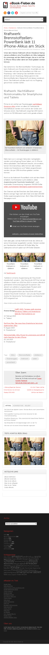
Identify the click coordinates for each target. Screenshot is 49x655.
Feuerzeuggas (12, 359)
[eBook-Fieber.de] (19, 9)
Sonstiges (6, 545)
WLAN (24, 575)
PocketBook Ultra (9, 594)
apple (37, 556)
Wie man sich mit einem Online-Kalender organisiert (19, 425)
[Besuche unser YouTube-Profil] (16, 13)
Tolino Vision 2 (8, 591)
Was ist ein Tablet (10, 485)
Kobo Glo (6, 603)
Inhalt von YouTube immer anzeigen (26, 226)
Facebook (24, 380)
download (18, 561)
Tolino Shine (7, 609)
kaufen (7, 568)
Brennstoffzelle (24, 355)
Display (9, 561)
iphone (24, 566)
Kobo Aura (7, 600)
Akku (13, 355)
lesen (9, 570)
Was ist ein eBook (10, 481)
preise (19, 570)
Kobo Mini (7, 610)
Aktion (9, 557)
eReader (6, 540)
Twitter (39, 378)
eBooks (6, 538)
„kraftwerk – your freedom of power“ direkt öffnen (27, 234)
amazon (17, 556)
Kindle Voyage (8, 593)
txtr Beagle (7, 612)
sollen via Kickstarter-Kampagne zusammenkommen (23, 187)
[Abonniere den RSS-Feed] (5, 13)
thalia (9, 574)
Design (25, 559)
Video (19, 575)
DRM (5, 534)
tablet (37, 572)
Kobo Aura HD (8, 607)
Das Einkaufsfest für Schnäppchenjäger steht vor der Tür (20, 423)
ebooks (8, 563)
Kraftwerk (24, 359)
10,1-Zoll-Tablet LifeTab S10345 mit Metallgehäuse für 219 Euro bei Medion (35, 390)
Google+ (18, 380)
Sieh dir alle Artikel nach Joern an (26, 383)
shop (14, 572)
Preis (13, 570)
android (27, 557)
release (26, 570)
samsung (8, 572)
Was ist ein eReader (11, 483)
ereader (31, 563)
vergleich (14, 574)
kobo (5, 570)
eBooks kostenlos (10, 479)
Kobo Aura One (8, 586)
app (32, 557)
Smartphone (36, 49)
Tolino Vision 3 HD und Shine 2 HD (14, 588)
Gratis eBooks (9, 487)
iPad (18, 565)
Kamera (36, 566)
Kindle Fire (24, 568)
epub (23, 563)
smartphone (24, 572)
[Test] (14, 450)
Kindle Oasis (7, 584)
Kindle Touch (8, 615)
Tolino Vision (8, 598)
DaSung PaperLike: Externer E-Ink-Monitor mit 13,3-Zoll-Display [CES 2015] (12, 390)
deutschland (33, 559)
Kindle (14, 567)
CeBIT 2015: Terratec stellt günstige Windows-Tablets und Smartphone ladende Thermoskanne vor (28, 311)
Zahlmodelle (7, 549)
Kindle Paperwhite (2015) (11, 589)
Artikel (8, 405)
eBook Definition (9, 477)
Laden (35, 359)
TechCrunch (10, 273)
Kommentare (18, 405)
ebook (33, 561)
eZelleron (38, 355)
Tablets (43, 49)
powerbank (11, 362)
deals (19, 559)
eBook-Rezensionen (9, 536)
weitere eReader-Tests (10, 617)
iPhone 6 (30, 566)
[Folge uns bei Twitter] (12, 13)
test (5, 574)
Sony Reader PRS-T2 (10, 614)
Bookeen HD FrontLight (10, 605)
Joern (16, 49)
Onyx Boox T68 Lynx (10, 596)
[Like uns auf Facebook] (8, 13)
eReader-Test (8, 542)
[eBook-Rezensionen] (14, 465)
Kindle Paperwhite (34, 568)
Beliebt (28, 405)
